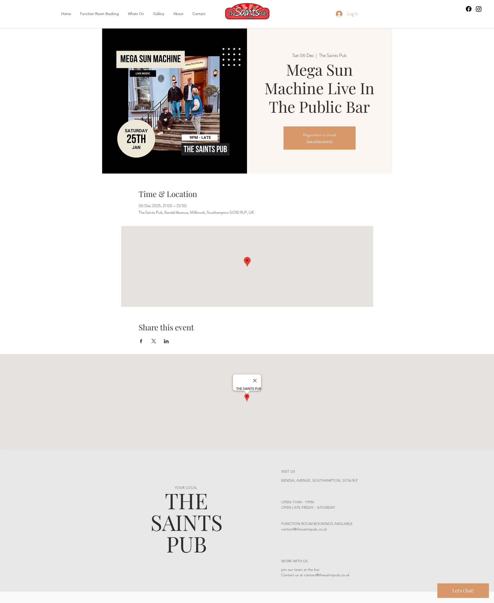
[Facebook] (468, 9)
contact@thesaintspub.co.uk (304, 529)
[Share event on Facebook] (141, 341)
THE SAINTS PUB (187, 522)
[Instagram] (478, 9)
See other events (319, 141)
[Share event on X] (153, 341)
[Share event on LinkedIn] (166, 341)
